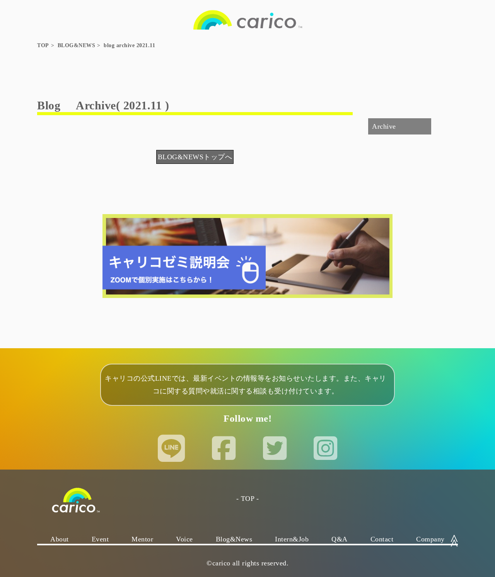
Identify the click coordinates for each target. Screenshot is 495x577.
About (59, 539)
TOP (43, 45)
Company (430, 539)
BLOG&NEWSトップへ (195, 157)
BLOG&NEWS (77, 45)
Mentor (142, 539)
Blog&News (234, 539)
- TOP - (247, 498)
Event (100, 539)
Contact (382, 539)
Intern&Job (292, 539)
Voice (184, 539)
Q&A (339, 539)
